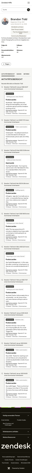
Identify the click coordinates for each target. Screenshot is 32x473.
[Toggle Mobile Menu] (29, 3)
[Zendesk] (16, 446)
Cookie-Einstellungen (21, 459)
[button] (14, 415)
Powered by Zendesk (18, 468)
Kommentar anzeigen (11, 110)
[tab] (8, 74)
